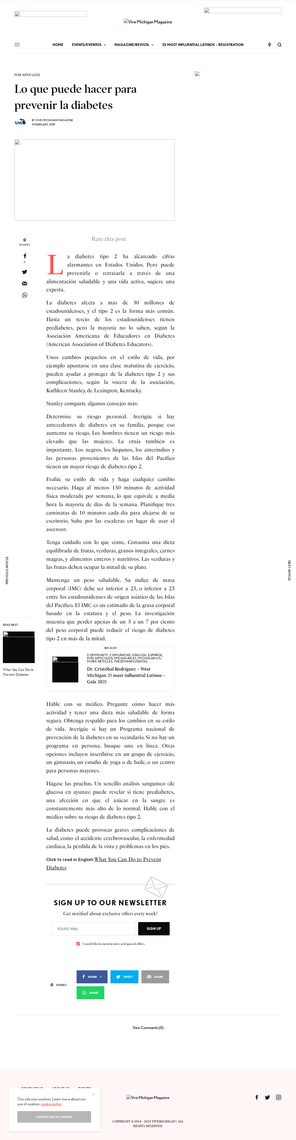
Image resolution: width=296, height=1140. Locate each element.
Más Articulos (27, 75)
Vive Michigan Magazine (54, 120)
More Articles (99, 661)
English (139, 655)
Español (155, 655)
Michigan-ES (125, 658)
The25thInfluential (131, 661)
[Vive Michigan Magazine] (148, 21)
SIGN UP (154, 928)
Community (97, 655)
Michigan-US (149, 658)
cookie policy (51, 1104)
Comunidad (120, 655)
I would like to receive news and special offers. (114, 943)
